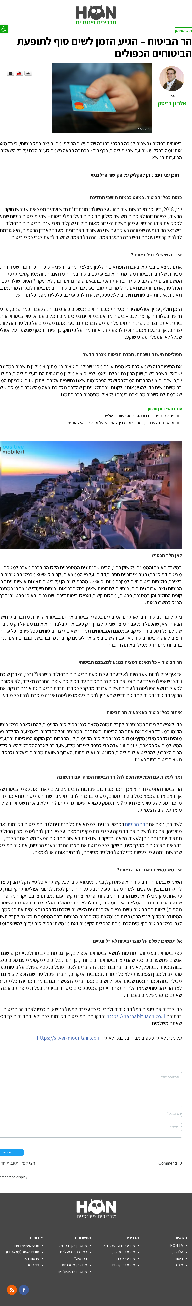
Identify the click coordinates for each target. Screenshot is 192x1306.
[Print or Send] (20, 73)
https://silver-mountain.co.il (69, 1037)
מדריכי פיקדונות (123, 1265)
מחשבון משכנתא (74, 1265)
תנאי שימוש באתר (26, 1245)
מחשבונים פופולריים (72, 1271)
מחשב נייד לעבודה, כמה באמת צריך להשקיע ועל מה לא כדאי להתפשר (120, 422)
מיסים (179, 1265)
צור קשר (33, 1265)
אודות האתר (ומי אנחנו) (22, 1252)
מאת (172, 99)
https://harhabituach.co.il (135, 1016)
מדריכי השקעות (123, 1252)
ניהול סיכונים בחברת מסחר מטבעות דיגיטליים (139, 415)
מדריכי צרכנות (124, 1258)
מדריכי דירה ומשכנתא (119, 1245)
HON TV (176, 1245)
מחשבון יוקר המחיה (73, 1245)
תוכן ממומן (183, 30)
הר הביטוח (135, 824)
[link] (96, 10)
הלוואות (177, 1252)
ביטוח (179, 1258)
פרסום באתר (30, 1258)
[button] (4, 29)
